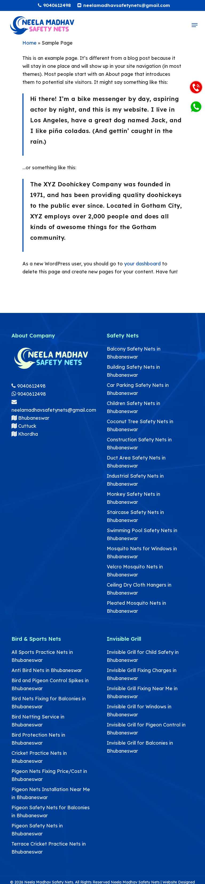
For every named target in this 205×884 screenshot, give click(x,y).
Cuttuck (26, 426)
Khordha (27, 434)
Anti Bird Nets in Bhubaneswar (46, 670)
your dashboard (142, 264)
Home (29, 43)
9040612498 (31, 386)
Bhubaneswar (33, 418)
